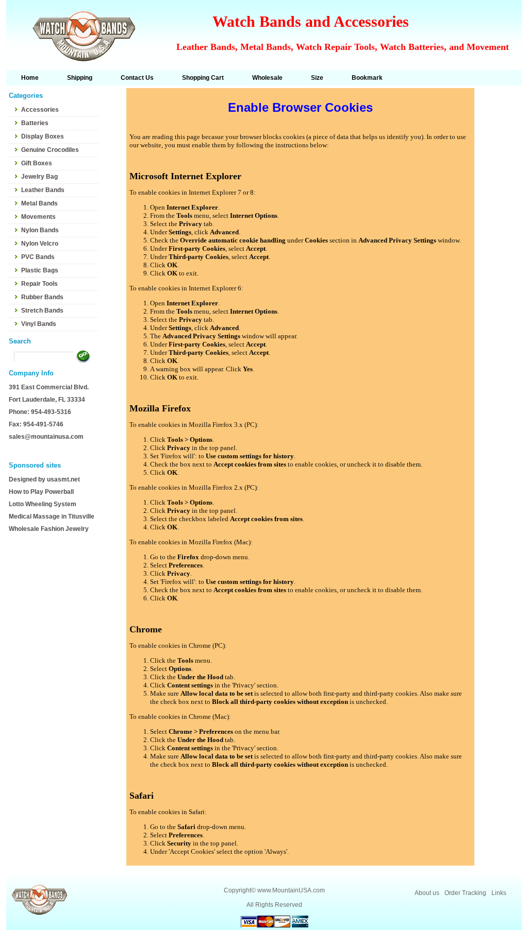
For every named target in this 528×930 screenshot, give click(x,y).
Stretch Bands (42, 310)
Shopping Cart (203, 77)
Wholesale (267, 77)
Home (30, 77)
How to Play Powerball (41, 491)
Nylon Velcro (39, 243)
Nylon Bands (40, 230)
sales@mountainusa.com (46, 436)
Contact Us (137, 77)
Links (498, 893)
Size (317, 77)
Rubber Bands (42, 297)
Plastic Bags (39, 270)
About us (427, 893)
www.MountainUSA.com (291, 890)
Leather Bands (42, 190)
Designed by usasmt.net (44, 479)
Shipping (79, 77)
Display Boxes (42, 136)
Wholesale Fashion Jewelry (49, 528)
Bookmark (367, 77)
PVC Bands (38, 257)
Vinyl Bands (38, 324)
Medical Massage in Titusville (51, 516)
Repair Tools (39, 283)
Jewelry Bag (39, 176)
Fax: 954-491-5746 (36, 424)
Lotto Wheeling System (42, 504)
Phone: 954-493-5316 (40, 412)
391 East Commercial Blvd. (49, 387)
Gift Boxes (36, 163)
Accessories (40, 109)
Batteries (34, 123)
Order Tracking (465, 893)
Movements (38, 216)
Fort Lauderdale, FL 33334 (47, 399)
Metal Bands (39, 203)
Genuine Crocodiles (50, 149)
